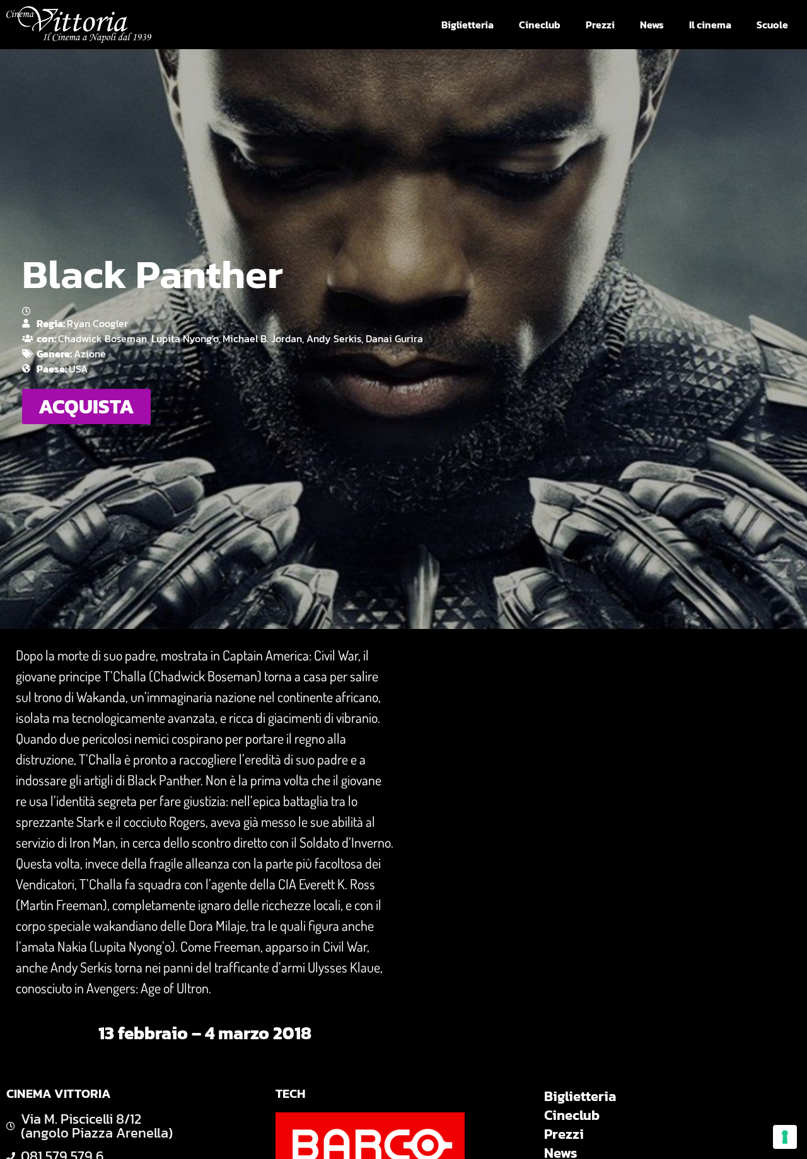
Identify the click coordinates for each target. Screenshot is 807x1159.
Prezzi (600, 24)
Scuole (772, 24)
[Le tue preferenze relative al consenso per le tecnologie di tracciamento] (785, 1137)
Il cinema (710, 24)
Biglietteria (467, 24)
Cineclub (539, 24)
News (652, 24)
